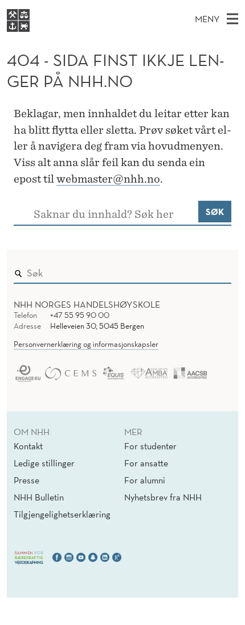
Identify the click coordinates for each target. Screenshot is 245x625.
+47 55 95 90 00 (79, 315)
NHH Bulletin (39, 497)
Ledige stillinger (44, 463)
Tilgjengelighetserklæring (62, 514)
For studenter (150, 446)
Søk (215, 211)
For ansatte (146, 463)
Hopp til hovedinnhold (47, 7)
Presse (26, 480)
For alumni (144, 480)
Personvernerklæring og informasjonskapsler (86, 344)
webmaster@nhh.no (108, 179)
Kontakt (28, 446)
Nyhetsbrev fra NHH (163, 497)
